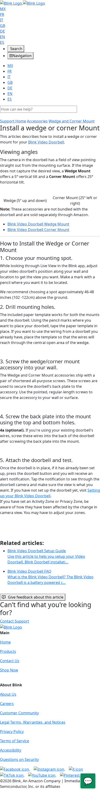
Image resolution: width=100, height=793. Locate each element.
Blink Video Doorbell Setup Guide (46, 556)
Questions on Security (19, 759)
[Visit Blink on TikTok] (12, 774)
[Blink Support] (22, 2)
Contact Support (14, 621)
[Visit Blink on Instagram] (49, 768)
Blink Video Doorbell (46, 142)
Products (8, 651)
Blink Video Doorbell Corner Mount (38, 229)
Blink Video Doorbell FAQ (50, 577)
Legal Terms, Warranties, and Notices (32, 722)
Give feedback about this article (35, 597)
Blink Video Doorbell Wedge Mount (38, 224)
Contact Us (9, 660)
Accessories (37, 121)
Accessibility (10, 750)
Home (5, 642)
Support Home (13, 121)
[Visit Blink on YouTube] (42, 774)
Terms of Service (14, 740)
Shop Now (9, 670)
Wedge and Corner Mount (72, 121)
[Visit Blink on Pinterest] (74, 774)
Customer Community (19, 712)
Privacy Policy (12, 731)
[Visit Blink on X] (76, 768)
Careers (7, 703)
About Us (8, 694)
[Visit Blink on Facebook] (15, 768)
